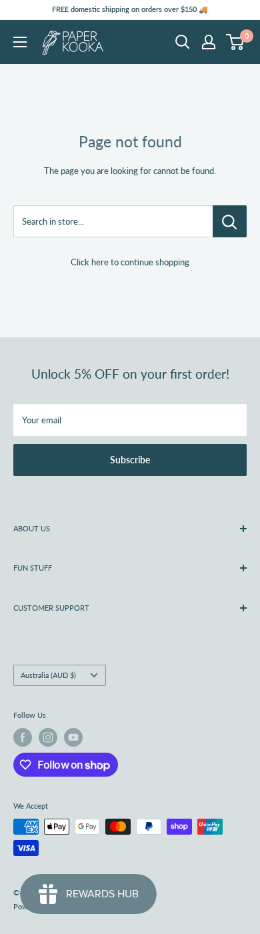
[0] (235, 42)
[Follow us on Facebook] (22, 737)
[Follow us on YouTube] (73, 737)
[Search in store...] (230, 221)
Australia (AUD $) (48, 675)
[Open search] (182, 42)
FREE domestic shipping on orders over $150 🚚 (130, 9)
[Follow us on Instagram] (48, 737)
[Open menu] (20, 42)
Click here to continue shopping (130, 262)
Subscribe (130, 459)
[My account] (208, 42)
